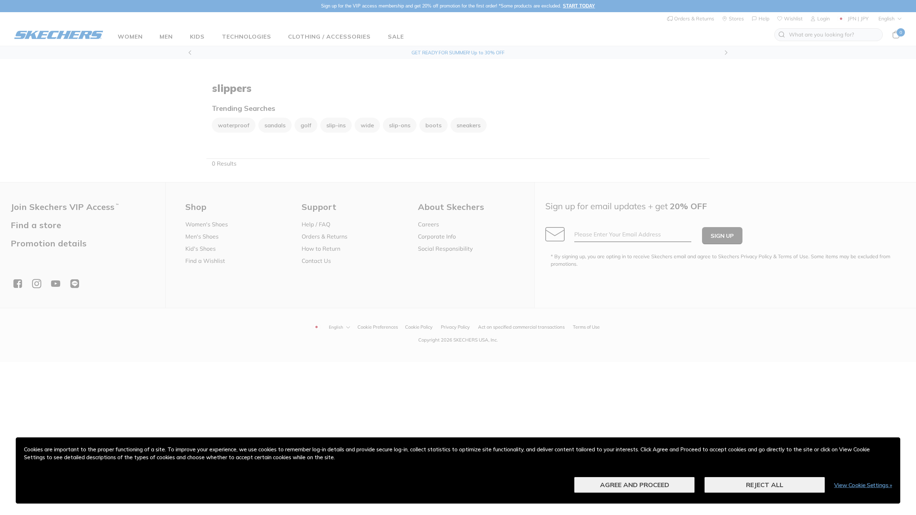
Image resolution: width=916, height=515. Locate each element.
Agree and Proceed (634, 485)
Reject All (764, 485)
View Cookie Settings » (863, 485)
